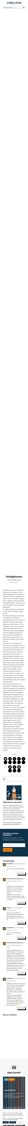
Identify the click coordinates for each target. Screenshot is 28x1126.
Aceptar (5, 1122)
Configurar (20, 1122)
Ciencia (6, 1079)
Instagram (15, 824)
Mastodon (7, 824)
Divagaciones (14, 582)
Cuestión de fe (14, 1094)
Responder (21, 873)
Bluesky (18, 822)
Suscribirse (8, 850)
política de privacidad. (13, 1119)
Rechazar (12, 1122)
